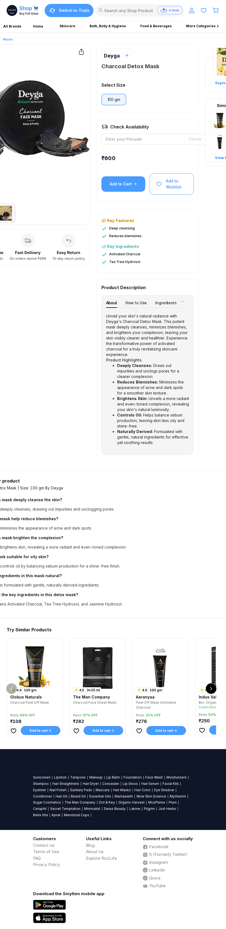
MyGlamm (178, 796)
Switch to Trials (74, 10)
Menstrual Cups (76, 815)
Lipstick (60, 777)
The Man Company (79, 802)
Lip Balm (113, 777)
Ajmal (56, 815)
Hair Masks (122, 790)
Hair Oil (61, 796)
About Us (95, 851)
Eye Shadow (164, 790)
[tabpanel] (147, 379)
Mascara (102, 790)
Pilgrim (149, 809)
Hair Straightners (65, 784)
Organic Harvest (132, 802)
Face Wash (154, 777)
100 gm (113, 99)
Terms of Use (46, 851)
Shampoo (41, 784)
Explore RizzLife (101, 858)
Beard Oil (78, 796)
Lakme (134, 809)
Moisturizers (176, 777)
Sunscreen (41, 777)
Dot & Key (107, 802)
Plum (173, 802)
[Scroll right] (211, 688)
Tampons (78, 777)
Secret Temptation (65, 809)
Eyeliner (39, 790)
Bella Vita (40, 815)
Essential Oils (100, 796)
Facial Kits (171, 784)
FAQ (37, 858)
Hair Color (142, 790)
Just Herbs (167, 809)
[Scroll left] (11, 688)
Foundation (132, 777)
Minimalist (92, 809)
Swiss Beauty (115, 809)
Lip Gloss (130, 784)
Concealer (110, 784)
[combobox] (140, 10)
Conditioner (42, 796)
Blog (90, 845)
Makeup (96, 777)
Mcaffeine (156, 802)
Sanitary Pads (81, 790)
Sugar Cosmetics (47, 802)
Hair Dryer (91, 784)
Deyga (112, 56)
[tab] (111, 303)
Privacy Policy (46, 864)
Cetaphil (40, 809)
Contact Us (44, 845)
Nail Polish (58, 790)
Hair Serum (150, 784)
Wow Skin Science (151, 796)
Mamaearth (124, 796)
